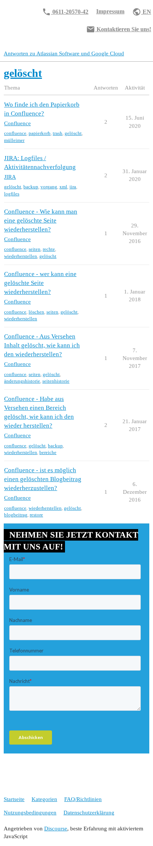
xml (63, 186)
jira (72, 186)
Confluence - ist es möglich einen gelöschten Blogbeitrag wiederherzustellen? (42, 479)
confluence (15, 133)
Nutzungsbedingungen (30, 813)
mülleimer (14, 140)
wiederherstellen (20, 256)
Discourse (55, 829)
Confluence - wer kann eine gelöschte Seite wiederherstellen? (40, 282)
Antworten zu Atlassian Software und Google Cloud (64, 53)
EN (141, 11)
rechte (49, 249)
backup (30, 186)
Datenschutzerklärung (89, 813)
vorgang (48, 186)
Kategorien (44, 799)
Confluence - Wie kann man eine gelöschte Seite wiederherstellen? (40, 220)
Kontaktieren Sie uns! (118, 29)
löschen (36, 312)
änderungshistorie (22, 381)
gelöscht (73, 133)
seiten (34, 249)
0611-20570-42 (65, 11)
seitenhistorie (55, 381)
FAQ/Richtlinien (83, 799)
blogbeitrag (15, 515)
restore (36, 515)
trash (57, 133)
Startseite (14, 799)
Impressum (110, 11)
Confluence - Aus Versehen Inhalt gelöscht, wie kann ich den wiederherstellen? (42, 345)
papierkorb (40, 133)
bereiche (47, 452)
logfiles (11, 194)
